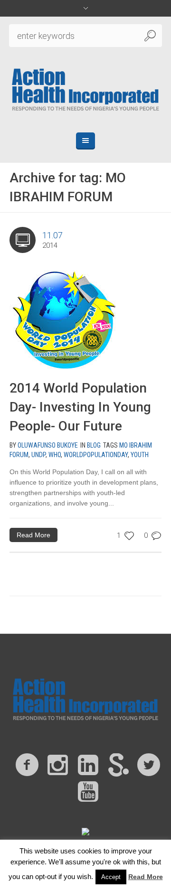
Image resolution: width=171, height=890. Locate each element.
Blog (94, 445)
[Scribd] (118, 765)
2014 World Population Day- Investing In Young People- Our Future (80, 407)
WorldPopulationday (96, 455)
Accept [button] (111, 877)
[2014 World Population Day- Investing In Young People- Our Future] (63, 315)
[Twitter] (149, 765)
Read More (33, 535)
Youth (140, 455)
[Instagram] (57, 765)
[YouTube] (88, 792)
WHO (54, 455)
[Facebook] (27, 765)
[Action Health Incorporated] (85, 88)
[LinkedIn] (88, 765)
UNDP (38, 455)
